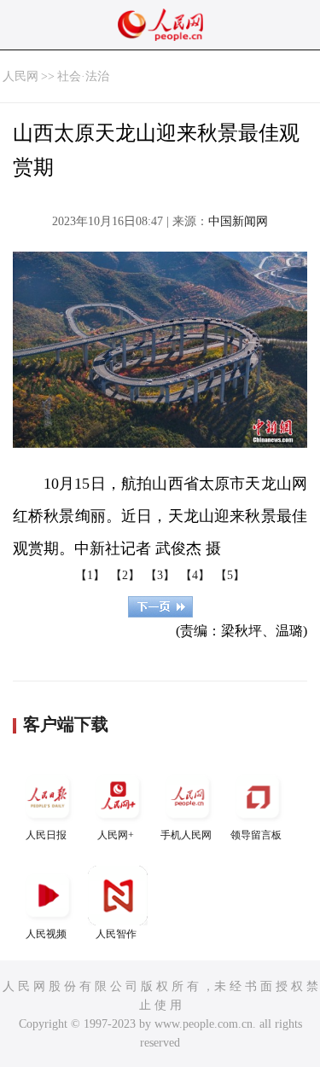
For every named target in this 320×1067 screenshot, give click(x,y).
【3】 (160, 575)
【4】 (195, 575)
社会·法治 (83, 76)
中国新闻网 (238, 221)
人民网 (20, 76)
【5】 (230, 575)
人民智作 (116, 934)
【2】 (125, 575)
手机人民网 (186, 835)
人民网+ (115, 835)
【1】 (90, 575)
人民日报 (46, 835)
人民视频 (46, 934)
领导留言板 (256, 835)
